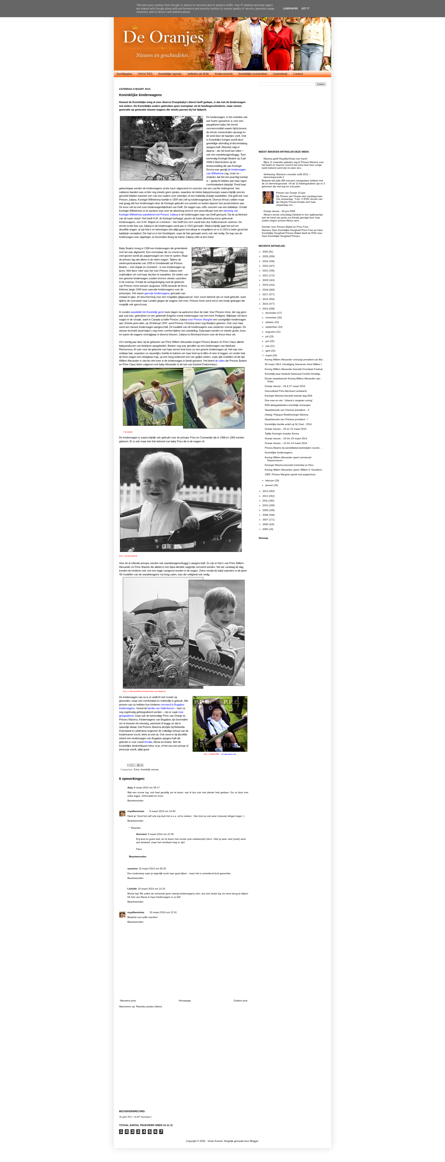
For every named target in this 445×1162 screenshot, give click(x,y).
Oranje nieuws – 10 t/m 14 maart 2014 (286, 443)
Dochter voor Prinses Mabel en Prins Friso (285, 226)
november (271, 317)
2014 (265, 308)
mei (267, 346)
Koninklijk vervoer (150, 769)
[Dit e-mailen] (128, 765)
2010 (265, 505)
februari (270, 480)
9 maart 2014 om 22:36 (161, 834)
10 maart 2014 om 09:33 (152, 868)
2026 (265, 251)
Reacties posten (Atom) (149, 1006)
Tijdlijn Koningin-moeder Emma (282, 433)
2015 (265, 303)
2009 (265, 510)
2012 (265, 496)
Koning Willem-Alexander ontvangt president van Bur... (295, 359)
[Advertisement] (183, 986)
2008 (265, 514)
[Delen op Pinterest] (142, 765)
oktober (269, 322)
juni (267, 341)
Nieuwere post (128, 1000)
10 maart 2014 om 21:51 (163, 912)
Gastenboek (280, 73)
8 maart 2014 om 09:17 (147, 787)
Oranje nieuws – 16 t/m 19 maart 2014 (286, 438)
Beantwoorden (135, 800)
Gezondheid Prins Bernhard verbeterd (286, 391)
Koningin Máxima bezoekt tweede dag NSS (288, 395)
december (271, 312)
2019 (265, 284)
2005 (265, 529)
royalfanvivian (135, 811)
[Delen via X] (135, 765)
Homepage (185, 1000)
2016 (265, 299)
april (268, 350)
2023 (265, 265)
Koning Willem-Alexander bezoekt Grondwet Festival (293, 369)
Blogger (254, 1141)
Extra (136, 769)
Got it (305, 8)
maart (269, 355)
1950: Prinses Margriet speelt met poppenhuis (290, 474)
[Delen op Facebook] (138, 765)
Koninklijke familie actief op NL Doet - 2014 (288, 424)
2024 (265, 261)
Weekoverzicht (224, 73)
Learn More (290, 8)
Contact (298, 73)
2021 (265, 275)
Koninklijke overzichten (252, 73)
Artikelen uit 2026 (198, 73)
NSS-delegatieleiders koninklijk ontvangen (288, 405)
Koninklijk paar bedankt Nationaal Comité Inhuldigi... (293, 373)
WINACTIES (145, 73)
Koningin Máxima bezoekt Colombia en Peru (289, 465)
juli (267, 336)
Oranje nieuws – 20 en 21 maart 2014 (285, 428)
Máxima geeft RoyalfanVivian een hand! (285, 158)
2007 (265, 519)
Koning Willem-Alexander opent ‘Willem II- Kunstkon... (294, 469)
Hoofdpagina (124, 73)
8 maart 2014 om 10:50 (162, 811)
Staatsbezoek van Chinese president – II (287, 410)
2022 (265, 270)
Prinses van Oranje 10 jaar (290, 192)
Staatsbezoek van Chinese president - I (286, 419)
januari (269, 485)
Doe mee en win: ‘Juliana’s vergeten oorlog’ (289, 400)
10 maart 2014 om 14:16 (151, 888)
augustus (270, 331)
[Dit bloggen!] (132, 765)
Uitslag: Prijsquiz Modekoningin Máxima (286, 414)
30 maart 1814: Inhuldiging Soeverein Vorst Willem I (293, 364)
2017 (265, 294)
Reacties (136, 827)
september (271, 326)
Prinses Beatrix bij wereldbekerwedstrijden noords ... (293, 447)
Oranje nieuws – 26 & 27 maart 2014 (285, 386)
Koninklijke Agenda (169, 73)
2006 (265, 524)
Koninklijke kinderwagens (278, 452)
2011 (265, 500)
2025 (265, 256)
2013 (265, 491)
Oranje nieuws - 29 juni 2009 (279, 211)
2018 (265, 289)
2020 (265, 280)
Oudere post (240, 1000)
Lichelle (132, 888)
